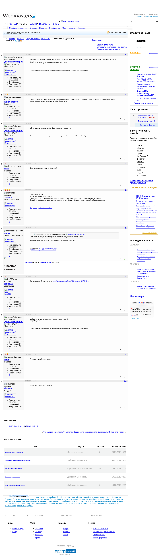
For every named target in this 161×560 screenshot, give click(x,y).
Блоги (33, 23)
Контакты (39, 535)
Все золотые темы (149, 233)
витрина (21, 499)
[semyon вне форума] (10, 204)
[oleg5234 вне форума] (10, 292)
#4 (125, 163)
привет (22, 503)
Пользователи (99, 535)
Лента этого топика (117, 32)
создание (92, 503)
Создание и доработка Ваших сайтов (41, 208)
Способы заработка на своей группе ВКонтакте (145, 227)
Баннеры (135, 52)
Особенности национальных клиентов (18, 460)
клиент (22, 426)
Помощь (38, 532)
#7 (125, 276)
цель (14, 506)
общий (63, 501)
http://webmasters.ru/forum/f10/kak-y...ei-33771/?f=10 (71, 281)
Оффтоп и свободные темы (38, 39)
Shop (56, 23)
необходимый (53, 501)
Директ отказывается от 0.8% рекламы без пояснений (146, 259)
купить (12, 501)
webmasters (86, 497)
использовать (117, 499)
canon (49, 497)
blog (37, 497)
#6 (125, 228)
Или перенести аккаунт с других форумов (141, 182)
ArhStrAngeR (142, 156)
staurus (140, 151)
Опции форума (68, 28)
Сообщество (54, 28)
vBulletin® (61, 546)
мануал (18, 501)
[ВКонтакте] (19, 40)
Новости (66, 532)
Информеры (137, 296)
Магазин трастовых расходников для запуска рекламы (146, 86)
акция (108, 497)
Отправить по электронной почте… (112, 47)
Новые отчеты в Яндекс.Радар (143, 277)
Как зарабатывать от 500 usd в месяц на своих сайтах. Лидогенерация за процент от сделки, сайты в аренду (146, 210)
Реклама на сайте (100, 529)
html (59, 497)
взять (11, 426)
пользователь (98, 501)
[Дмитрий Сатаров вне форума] (10, 72)
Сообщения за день (18, 28)
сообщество (102, 503)
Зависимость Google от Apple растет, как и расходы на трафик (147, 252)
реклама (59, 503)
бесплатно (116, 497)
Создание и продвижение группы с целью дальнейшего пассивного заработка (146, 220)
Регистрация (17, 529)
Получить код (134, 318)
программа (30, 503)
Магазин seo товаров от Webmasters (146, 116)
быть (15, 499)
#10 (125, 381)
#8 (125, 314)
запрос (76, 499)
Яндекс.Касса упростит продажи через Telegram (146, 287)
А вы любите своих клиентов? (15, 485)
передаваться (72, 501)
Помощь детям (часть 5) (146, 121)
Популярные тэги (19, 496)
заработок (83, 499)
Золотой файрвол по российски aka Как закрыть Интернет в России (95, 432)
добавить (59, 499)
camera (43, 497)
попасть (8, 503)
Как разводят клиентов (12, 477)
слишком (78, 503)
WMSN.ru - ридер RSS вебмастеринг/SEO (43, 250)
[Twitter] (16, 40)
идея (16, 426)
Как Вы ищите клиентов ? (13, 468)
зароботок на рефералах (99, 499)
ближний (8, 499)
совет (85, 503)
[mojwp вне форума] (10, 240)
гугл (41, 499)
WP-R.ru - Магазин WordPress (48, 248)
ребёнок (51, 503)
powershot (70, 497)
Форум (23, 23)
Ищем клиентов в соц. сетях (14, 452)
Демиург (140, 159)
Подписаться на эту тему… (108, 49)
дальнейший (49, 499)
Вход (14, 532)
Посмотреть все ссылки (144, 103)
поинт (81, 501)
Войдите (139, 17)
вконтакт (29, 499)
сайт (65, 503)
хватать (8, 506)
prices (78, 497)
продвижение (32, 426)
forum (54, 497)
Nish (139, 170)
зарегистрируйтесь (151, 17)
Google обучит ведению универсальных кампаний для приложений (147, 271)
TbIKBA (140, 162)
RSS (156, 28)
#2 (125, 94)
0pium (139, 153)
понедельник (117, 501)
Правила (43, 28)
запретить (68, 499)
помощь (107, 501)
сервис (71, 503)
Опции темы (96, 40)
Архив (37, 538)
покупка (88, 501)
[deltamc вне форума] (10, 395)
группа (36, 499)
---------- (32, 497)
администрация (98, 497)
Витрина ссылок (135, 68)
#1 (125, 54)
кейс (7, 501)
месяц (25, 501)
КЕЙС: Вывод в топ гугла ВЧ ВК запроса (145, 197)
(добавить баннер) (153, 53)
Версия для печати (105, 45)
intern (139, 164)
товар (110, 503)
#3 (125, 123)
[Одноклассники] (21, 40)
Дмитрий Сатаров (46, 262)
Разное (20, 39)
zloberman (141, 167)
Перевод (70, 546)
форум (116, 503)
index (63, 497)
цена (19, 506)
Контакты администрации (104, 532)
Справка (33, 28)
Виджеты (44, 23)
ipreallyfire (28, 262)
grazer (139, 145)
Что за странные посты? (53, 432)
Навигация (82, 28)
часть (23, 506)
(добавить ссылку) (153, 67)
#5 (125, 190)
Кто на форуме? (100, 538)
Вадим (140, 172)
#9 (125, 354)
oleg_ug (140, 148)
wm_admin (141, 175)
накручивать (33, 501)
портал (15, 503)
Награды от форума (147, 125)
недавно (43, 501)
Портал (12, 23)
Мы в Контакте (141, 47)
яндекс (30, 506)
